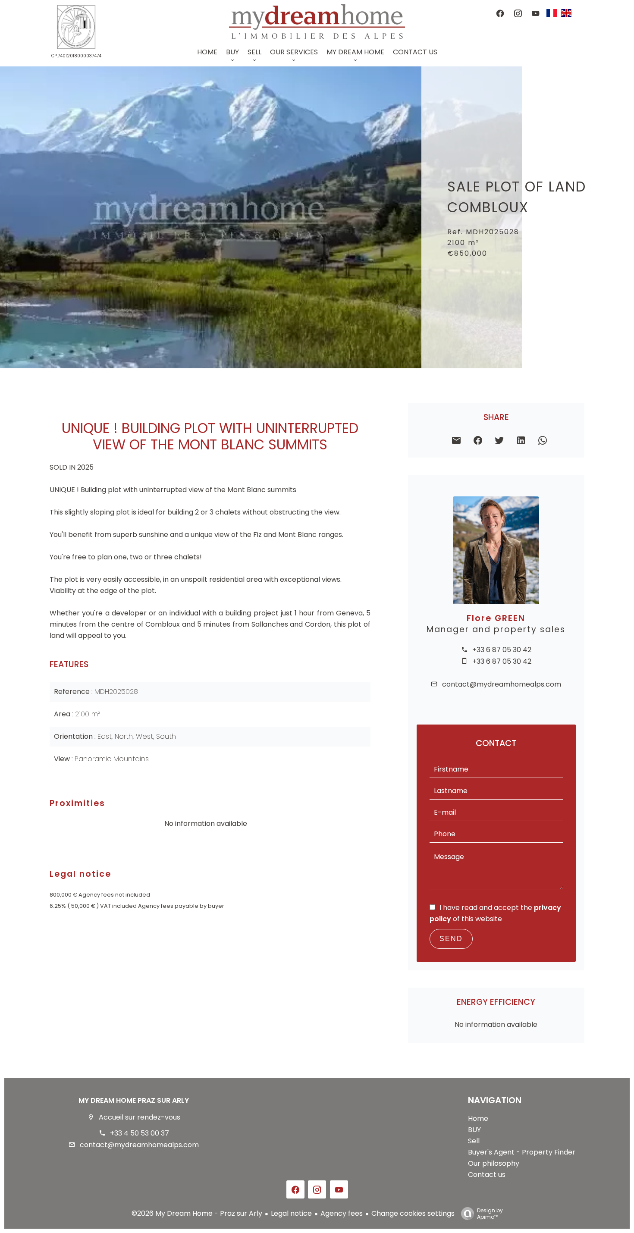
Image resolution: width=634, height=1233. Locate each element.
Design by (490, 1213)
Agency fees (341, 1213)
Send (451, 938)
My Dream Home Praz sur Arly (133, 1100)
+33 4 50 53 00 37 (139, 1133)
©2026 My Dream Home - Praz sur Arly (197, 1213)
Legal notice (291, 1213)
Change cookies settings (413, 1213)
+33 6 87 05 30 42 (501, 650)
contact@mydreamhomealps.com (501, 684)
